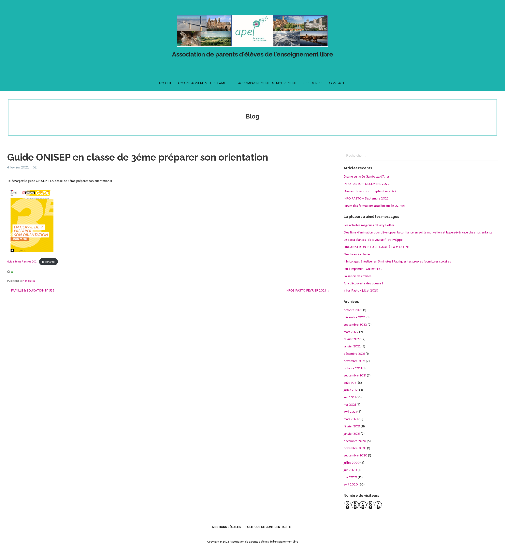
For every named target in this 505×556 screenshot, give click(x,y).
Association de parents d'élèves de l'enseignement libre (252, 54)
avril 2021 (350, 412)
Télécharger (48, 261)
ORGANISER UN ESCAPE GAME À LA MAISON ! (376, 247)
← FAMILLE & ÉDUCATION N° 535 (30, 290)
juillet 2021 (351, 390)
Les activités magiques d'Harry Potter (369, 225)
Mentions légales (226, 527)
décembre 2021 (354, 354)
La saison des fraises (357, 276)
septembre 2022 (355, 324)
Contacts (338, 83)
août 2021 (350, 383)
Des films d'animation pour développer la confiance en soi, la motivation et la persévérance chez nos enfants (418, 232)
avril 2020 (351, 484)
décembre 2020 (355, 441)
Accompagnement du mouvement (267, 83)
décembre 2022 (355, 317)
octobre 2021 (353, 368)
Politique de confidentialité (268, 527)
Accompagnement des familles (205, 83)
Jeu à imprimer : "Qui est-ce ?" (363, 269)
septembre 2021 (355, 375)
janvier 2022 (352, 346)
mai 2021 (350, 404)
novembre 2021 (354, 361)
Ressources (313, 83)
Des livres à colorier (357, 254)
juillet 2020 (352, 463)
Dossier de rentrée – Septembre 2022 (370, 191)
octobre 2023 (353, 310)
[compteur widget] (363, 508)
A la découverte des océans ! (363, 283)
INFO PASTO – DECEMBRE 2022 (366, 184)
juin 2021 (350, 397)
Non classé (28, 280)
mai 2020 (350, 477)
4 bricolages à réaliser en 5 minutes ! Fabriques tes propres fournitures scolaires (397, 261)
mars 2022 (351, 332)
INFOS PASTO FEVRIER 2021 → (308, 290)
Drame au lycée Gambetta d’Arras (367, 176)
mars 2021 (351, 419)
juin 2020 (350, 470)
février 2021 (352, 426)
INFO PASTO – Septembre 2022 (366, 198)
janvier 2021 (352, 434)
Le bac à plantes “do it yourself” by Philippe (373, 240)
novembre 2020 (355, 448)
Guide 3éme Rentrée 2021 (22, 261)
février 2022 (352, 339)
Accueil (165, 83)
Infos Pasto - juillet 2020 (361, 290)
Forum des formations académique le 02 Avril (374, 206)
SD (35, 167)
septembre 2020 (355, 455)
